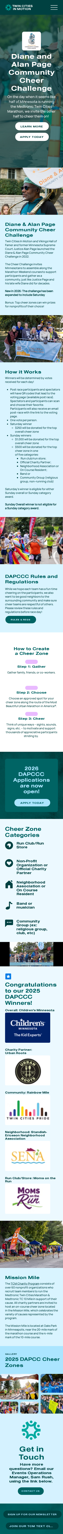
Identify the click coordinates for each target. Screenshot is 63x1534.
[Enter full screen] (58, 961)
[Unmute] (10, 961)
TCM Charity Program (25, 1283)
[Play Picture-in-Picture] (52, 961)
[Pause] (4, 961)
